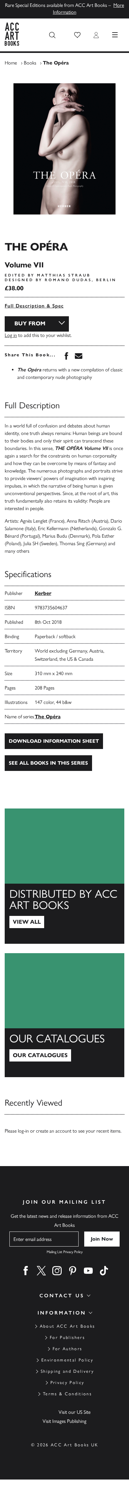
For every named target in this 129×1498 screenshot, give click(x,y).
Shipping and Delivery (67, 1371)
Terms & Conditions (67, 1394)
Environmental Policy (67, 1360)
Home (11, 63)
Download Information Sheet (54, 741)
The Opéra (47, 717)
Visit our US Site (74, 1412)
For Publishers (67, 1337)
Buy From (29, 323)
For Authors (67, 1348)
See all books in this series (48, 763)
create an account (53, 1131)
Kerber (43, 593)
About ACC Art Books (67, 1326)
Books (30, 63)
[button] (77, 35)
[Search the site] (52, 35)
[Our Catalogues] (64, 1015)
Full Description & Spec (34, 306)
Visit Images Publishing (64, 1421)
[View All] (64, 876)
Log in (11, 335)
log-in (23, 1131)
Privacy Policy (67, 1382)
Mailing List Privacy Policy (65, 1252)
